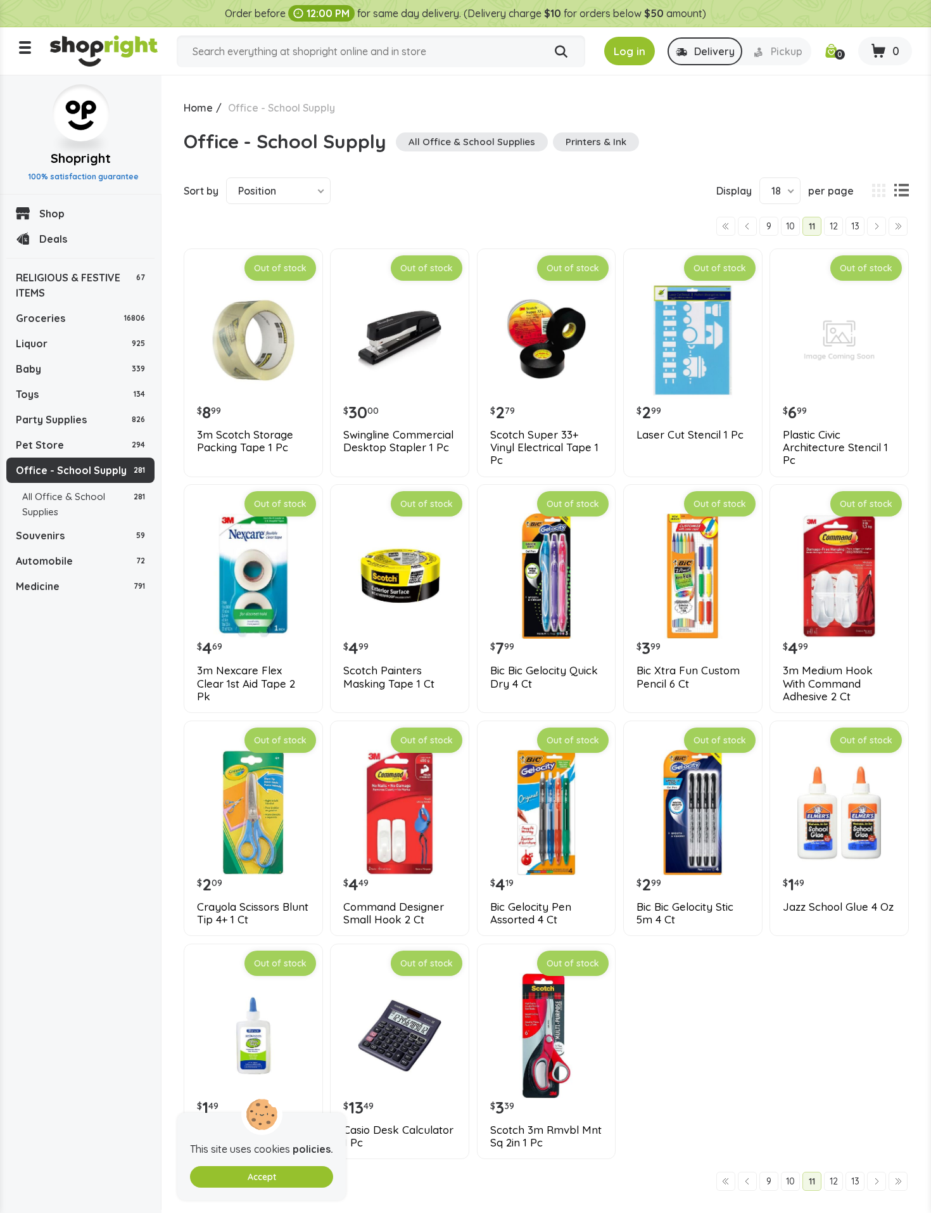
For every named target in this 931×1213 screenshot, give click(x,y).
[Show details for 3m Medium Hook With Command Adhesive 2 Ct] (839, 576)
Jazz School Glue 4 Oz (838, 907)
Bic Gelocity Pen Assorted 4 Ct (530, 913)
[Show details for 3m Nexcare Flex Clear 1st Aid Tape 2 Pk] (253, 576)
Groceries (80, 318)
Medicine (80, 586)
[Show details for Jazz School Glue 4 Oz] (839, 812)
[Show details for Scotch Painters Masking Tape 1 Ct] (399, 576)
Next (876, 226)
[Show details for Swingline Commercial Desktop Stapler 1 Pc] (399, 340)
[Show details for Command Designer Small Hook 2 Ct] (399, 812)
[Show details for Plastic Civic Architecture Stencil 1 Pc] (839, 340)
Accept (262, 1177)
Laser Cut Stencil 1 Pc (690, 434)
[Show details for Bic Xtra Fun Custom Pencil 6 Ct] (693, 576)
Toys (80, 394)
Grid (878, 191)
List (901, 191)
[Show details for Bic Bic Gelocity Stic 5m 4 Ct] (693, 812)
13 (855, 226)
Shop (52, 213)
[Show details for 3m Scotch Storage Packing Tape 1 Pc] (253, 340)
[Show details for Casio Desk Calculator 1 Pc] (399, 1035)
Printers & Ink (596, 142)
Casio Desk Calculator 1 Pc (398, 1136)
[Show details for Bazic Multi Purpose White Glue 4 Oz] (253, 1035)
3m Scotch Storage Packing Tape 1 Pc (245, 441)
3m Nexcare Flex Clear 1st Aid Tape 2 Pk (246, 683)
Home (198, 107)
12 (834, 226)
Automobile (80, 561)
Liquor (80, 343)
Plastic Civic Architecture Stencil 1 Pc (835, 447)
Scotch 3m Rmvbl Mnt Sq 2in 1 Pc (546, 1136)
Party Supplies (80, 419)
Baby (80, 369)
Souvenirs (80, 535)
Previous (747, 226)
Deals (53, 239)
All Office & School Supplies (83, 504)
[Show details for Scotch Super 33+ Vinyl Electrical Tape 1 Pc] (546, 340)
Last (898, 226)
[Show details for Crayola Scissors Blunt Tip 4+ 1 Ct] (253, 812)
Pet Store (80, 445)
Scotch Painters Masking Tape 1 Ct (388, 677)
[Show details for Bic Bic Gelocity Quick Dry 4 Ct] (546, 576)
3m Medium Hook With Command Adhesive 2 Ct (828, 683)
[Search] (561, 52)
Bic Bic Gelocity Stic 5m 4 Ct (684, 913)
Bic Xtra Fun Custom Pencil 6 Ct (688, 677)
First (725, 226)
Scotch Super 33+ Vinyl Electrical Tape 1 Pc (544, 447)
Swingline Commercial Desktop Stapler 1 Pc (398, 441)
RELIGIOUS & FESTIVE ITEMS (80, 285)
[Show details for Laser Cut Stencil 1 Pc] (693, 340)
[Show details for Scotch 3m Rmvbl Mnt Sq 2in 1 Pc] (546, 1035)
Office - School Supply (80, 470)
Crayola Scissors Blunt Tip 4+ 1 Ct (252, 913)
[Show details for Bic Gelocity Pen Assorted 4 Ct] (546, 812)
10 (790, 226)
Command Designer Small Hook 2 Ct (393, 913)
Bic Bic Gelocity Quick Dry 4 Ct (544, 677)
